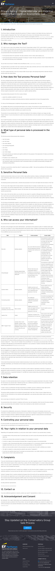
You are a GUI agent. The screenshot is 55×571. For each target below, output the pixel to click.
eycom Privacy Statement (44, 36)
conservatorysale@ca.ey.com (45, 561)
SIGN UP (27, 527)
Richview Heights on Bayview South (45, 548)
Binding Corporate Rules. (19, 345)
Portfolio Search (41, 546)
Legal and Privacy (26, 561)
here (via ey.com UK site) (44, 340)
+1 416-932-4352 (41, 567)
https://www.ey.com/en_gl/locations (45, 338)
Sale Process (25, 548)
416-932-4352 (40, 562)
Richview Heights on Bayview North (45, 550)
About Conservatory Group (28, 546)
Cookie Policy (25, 566)
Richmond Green (41, 554)
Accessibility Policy (26, 564)
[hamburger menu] (52, 3)
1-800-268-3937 (41, 564)
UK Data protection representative (8, 485)
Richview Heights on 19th (43, 552)
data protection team (46, 493)
